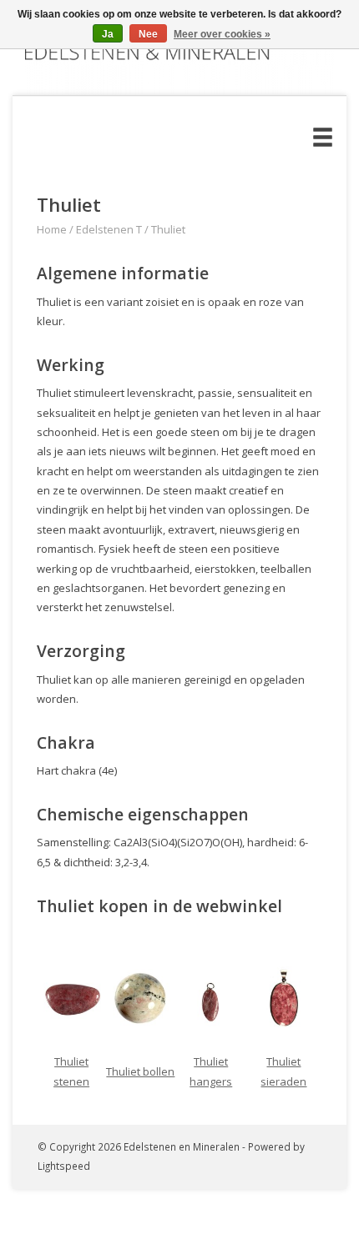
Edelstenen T (109, 229)
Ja (108, 34)
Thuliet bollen (140, 1071)
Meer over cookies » (222, 34)
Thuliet (168, 229)
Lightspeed (64, 1165)
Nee (148, 34)
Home (52, 229)
